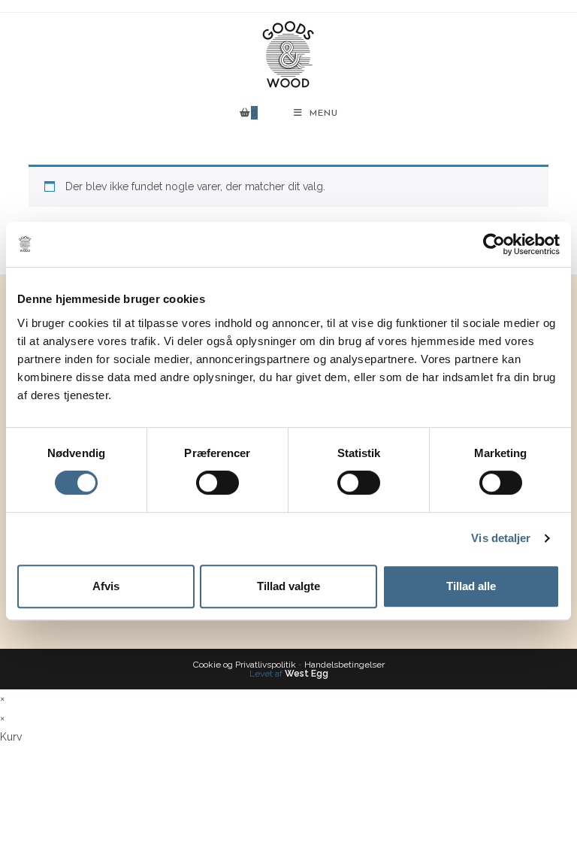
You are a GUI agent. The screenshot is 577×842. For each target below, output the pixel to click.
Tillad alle (471, 586)
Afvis (105, 586)
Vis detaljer (500, 538)
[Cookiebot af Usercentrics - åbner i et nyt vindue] (494, 244)
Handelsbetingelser (344, 664)
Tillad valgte (288, 586)
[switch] (217, 483)
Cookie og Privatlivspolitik (244, 664)
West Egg (306, 673)
